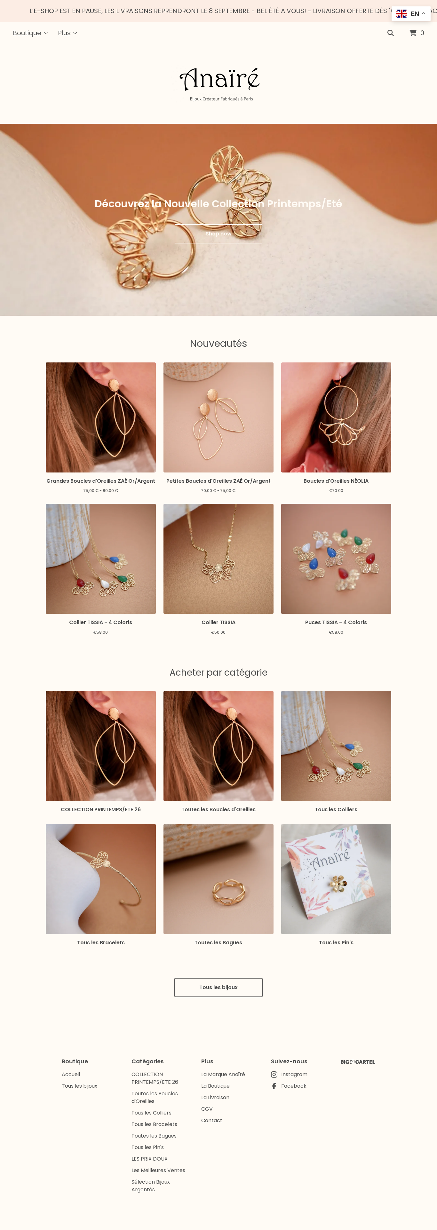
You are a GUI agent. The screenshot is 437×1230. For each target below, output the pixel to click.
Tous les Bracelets (154, 1124)
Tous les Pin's (147, 1147)
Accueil (71, 1074)
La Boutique (215, 1086)
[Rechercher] (390, 33)
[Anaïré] (218, 84)
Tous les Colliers (151, 1112)
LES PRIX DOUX (149, 1159)
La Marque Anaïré (223, 1074)
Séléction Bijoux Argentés (150, 1185)
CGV (207, 1109)
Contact (211, 1120)
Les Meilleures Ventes (158, 1170)
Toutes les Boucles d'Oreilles (154, 1097)
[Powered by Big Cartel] (358, 1062)
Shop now (219, 233)
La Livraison (215, 1097)
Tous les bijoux (218, 987)
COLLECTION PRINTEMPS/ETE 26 (154, 1078)
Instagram (294, 1074)
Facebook (293, 1086)
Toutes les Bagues (154, 1135)
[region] (218, 11)
